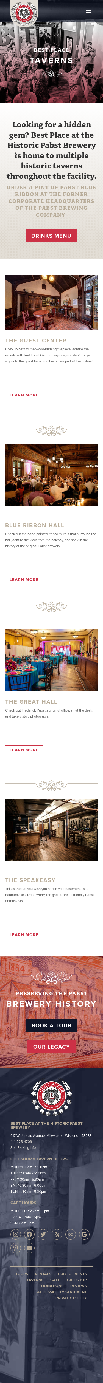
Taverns (35, 1280)
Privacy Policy (71, 1298)
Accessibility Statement (62, 1292)
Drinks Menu (51, 236)
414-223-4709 (21, 1141)
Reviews (78, 1286)
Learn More (24, 395)
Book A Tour (52, 1025)
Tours (21, 1274)
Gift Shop (77, 1280)
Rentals (43, 1274)
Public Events (72, 1274)
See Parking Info (23, 1147)
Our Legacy (51, 1047)
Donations (52, 1286)
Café (55, 1280)
